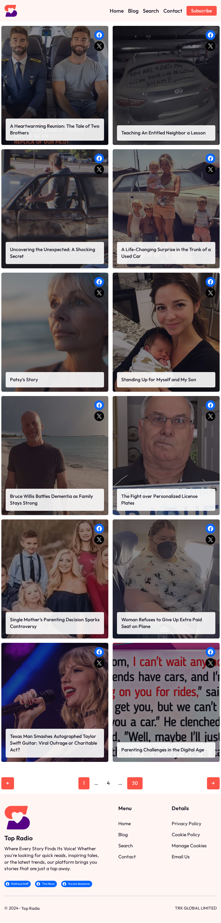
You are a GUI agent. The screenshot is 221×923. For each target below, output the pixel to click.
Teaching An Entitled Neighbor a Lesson (163, 133)
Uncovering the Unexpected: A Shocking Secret (52, 252)
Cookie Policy (186, 834)
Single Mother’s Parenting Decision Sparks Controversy (55, 622)
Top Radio (18, 838)
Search (125, 845)
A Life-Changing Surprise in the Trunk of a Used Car (166, 252)
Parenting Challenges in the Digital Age (162, 750)
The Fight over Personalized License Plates (159, 499)
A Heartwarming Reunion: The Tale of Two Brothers (54, 129)
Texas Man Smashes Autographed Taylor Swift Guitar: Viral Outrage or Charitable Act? (53, 743)
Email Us (181, 856)
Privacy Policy (186, 823)
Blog (123, 834)
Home (124, 823)
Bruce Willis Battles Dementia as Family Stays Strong (51, 499)
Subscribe (201, 11)
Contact (127, 856)
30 (135, 783)
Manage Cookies (189, 845)
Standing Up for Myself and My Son (158, 379)
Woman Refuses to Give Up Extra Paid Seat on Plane (161, 622)
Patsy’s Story (24, 379)
